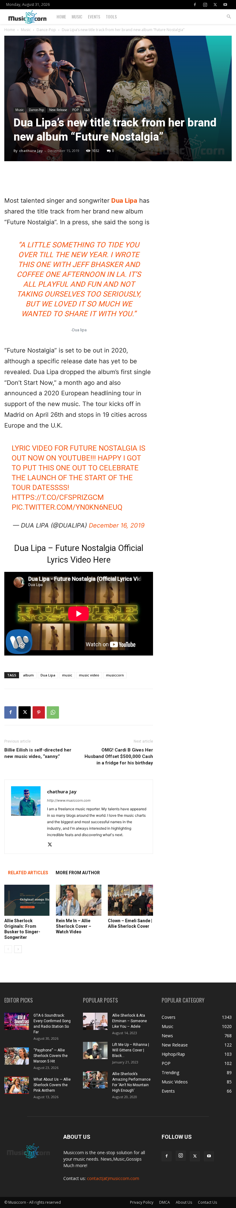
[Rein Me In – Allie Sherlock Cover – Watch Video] (78, 900)
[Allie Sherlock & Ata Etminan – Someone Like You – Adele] (95, 1021)
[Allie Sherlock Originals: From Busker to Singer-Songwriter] (26, 900)
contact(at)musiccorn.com (113, 1178)
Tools (111, 16)
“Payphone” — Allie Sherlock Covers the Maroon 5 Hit (50, 1055)
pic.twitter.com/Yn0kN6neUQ (67, 507)
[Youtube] (225, 4)
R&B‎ (87, 110)
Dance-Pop (46, 29)
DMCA (164, 1202)
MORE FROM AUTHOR (78, 872)
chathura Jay (31, 150)
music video (89, 675)
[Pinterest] (39, 712)
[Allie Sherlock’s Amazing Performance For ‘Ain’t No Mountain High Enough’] (95, 1079)
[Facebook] (194, 4)
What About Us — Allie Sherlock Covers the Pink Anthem (52, 1085)
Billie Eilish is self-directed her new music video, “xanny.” (37, 753)
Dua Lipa (124, 200)
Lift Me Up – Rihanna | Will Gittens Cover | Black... (130, 1050)
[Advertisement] (79, 179)
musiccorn (115, 675)
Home (61, 16)
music (67, 675)
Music (77, 16)
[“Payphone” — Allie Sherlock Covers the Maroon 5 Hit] (16, 1056)
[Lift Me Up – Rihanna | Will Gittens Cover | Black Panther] (95, 1050)
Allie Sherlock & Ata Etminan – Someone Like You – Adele (129, 1021)
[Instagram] (205, 4)
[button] (228, 17)
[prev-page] (8, 949)
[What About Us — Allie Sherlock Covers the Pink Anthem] (16, 1085)
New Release (58, 110)
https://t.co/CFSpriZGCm (58, 497)
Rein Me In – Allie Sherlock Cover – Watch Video (73, 926)
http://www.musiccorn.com (69, 800)
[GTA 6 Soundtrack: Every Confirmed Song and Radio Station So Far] (16, 1021)
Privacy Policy (141, 1202)
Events (94, 16)
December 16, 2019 (116, 525)
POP (75, 110)
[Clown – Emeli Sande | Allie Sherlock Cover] (130, 900)
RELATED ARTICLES (28, 872)
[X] (215, 4)
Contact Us (207, 1202)
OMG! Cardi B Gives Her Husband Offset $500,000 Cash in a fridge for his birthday (119, 756)
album (28, 675)
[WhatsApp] (53, 712)
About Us (184, 1202)
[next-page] (18, 949)
